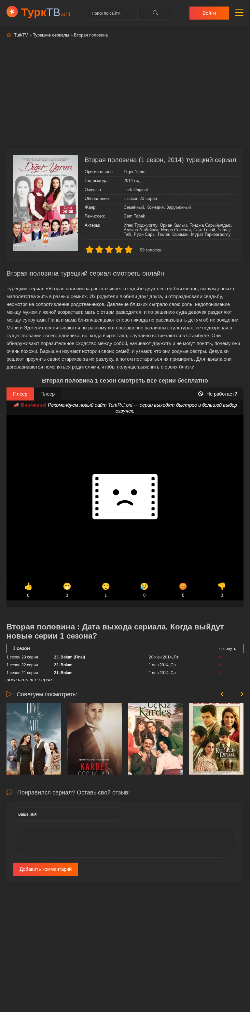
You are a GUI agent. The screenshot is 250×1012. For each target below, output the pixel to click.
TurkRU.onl (120, 405)
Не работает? (221, 394)
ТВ (45, 12)
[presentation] (225, 693)
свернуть (227, 648)
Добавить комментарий (46, 869)
